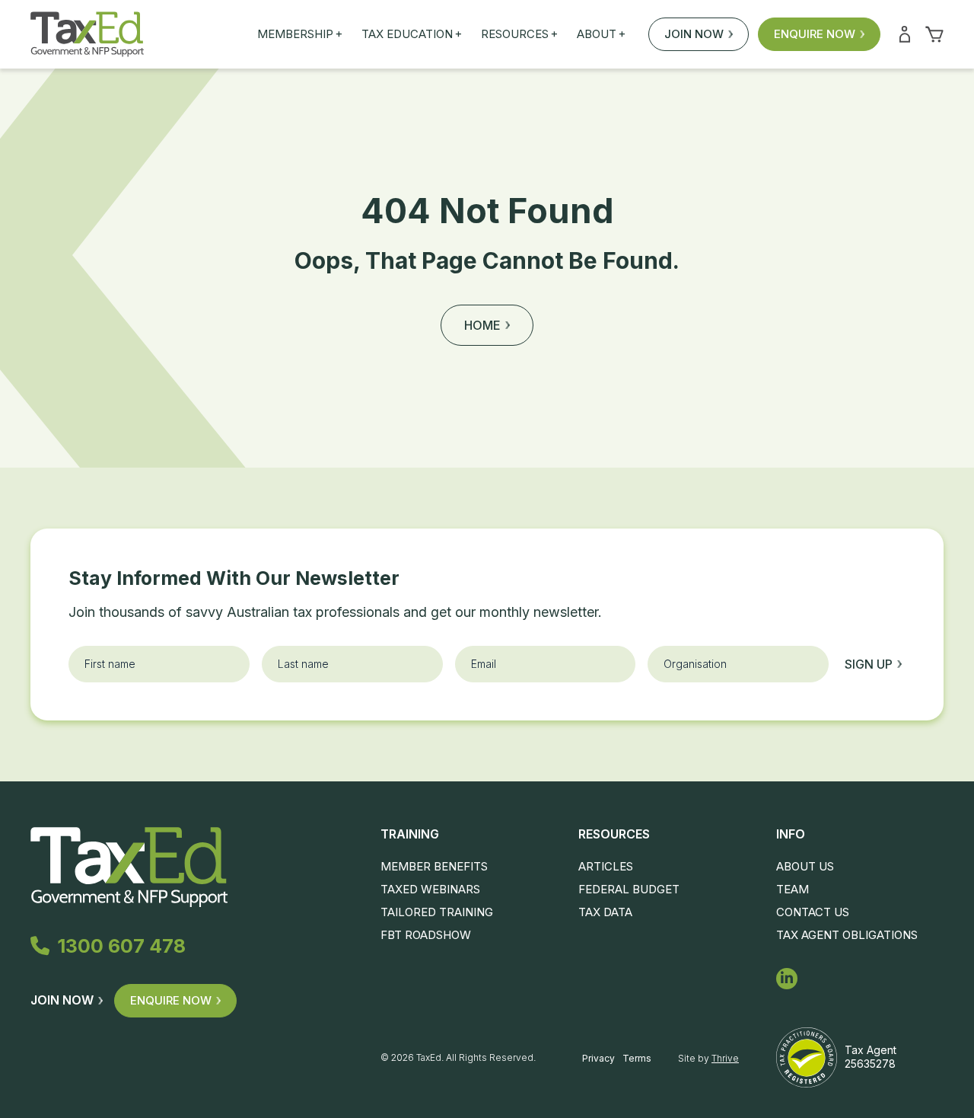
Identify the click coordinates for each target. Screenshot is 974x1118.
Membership (299, 34)
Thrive (725, 1058)
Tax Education (411, 34)
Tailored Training (436, 912)
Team (792, 889)
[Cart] (934, 34)
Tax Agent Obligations (847, 935)
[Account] (904, 34)
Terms (636, 1058)
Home (482, 325)
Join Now (694, 34)
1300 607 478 (121, 945)
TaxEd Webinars (430, 889)
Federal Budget (629, 889)
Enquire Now (814, 34)
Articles (605, 866)
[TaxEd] (87, 34)
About (601, 34)
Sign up (869, 664)
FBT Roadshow (425, 935)
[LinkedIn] (786, 978)
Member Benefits (434, 866)
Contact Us (812, 912)
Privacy (598, 1058)
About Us (805, 866)
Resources (519, 34)
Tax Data (605, 912)
